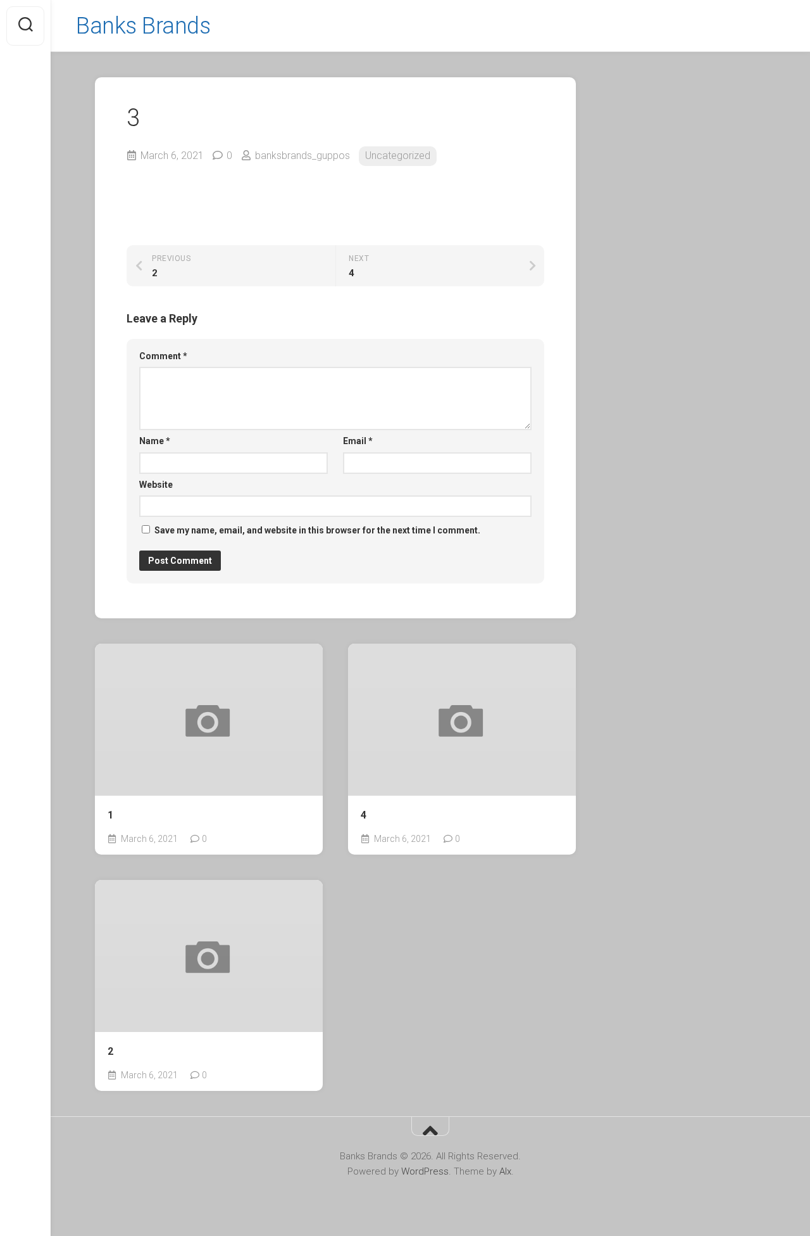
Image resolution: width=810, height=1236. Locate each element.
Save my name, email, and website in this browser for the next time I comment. (317, 530)
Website (156, 485)
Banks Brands (143, 26)
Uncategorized (397, 156)
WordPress (425, 1171)
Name (154, 441)
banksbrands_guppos (302, 156)
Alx (505, 1171)
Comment (163, 356)
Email (358, 441)
